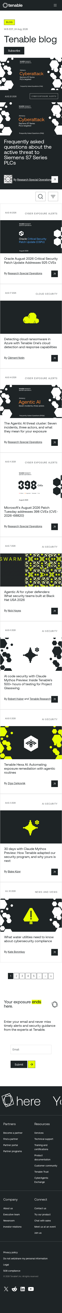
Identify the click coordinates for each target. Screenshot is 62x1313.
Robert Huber (16, 698)
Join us (37, 1233)
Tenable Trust (41, 1171)
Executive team (11, 1214)
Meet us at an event (45, 1226)
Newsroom (9, 1220)
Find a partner (10, 1139)
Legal (6, 1264)
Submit (19, 1064)
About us (8, 1208)
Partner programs (12, 1151)
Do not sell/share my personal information (25, 1258)
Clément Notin (16, 357)
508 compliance (11, 1270)
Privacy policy (10, 1252)
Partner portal (10, 1145)
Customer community (45, 1165)
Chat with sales (42, 1220)
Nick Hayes (14, 610)
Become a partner (12, 1133)
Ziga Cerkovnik (16, 783)
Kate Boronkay (16, 951)
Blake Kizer (14, 871)
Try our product (42, 1214)
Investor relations (12, 1226)
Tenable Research (40, 698)
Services (38, 1133)
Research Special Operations (34, 179)
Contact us (40, 1208)
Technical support (43, 1139)
